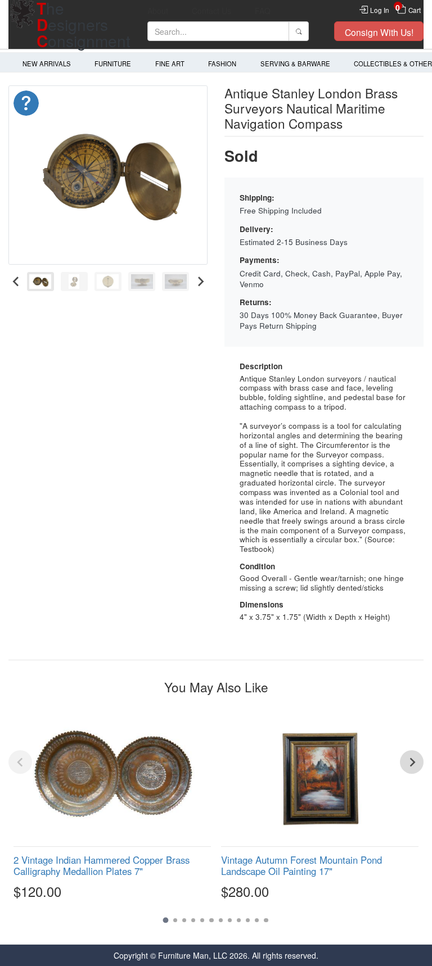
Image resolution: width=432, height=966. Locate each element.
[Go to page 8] (230, 920)
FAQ (263, 10)
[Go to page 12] (266, 920)
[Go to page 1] (166, 920)
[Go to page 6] (211, 920)
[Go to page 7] (221, 920)
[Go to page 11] (257, 920)
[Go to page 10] (248, 920)
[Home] (22, 24)
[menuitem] (40, 282)
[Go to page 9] (239, 920)
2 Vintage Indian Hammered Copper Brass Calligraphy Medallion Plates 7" (102, 865)
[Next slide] (200, 282)
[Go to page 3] (184, 920)
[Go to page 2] (175, 920)
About (157, 10)
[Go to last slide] (16, 282)
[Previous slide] (20, 762)
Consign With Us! (379, 32)
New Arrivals (46, 63)
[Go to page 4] (193, 920)
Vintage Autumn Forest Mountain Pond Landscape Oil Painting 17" (301, 865)
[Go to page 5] (202, 920)
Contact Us (211, 10)
